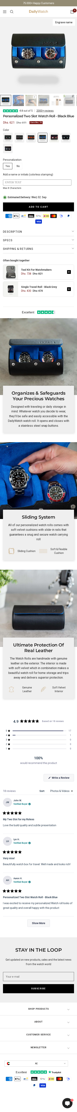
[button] (8, 137)
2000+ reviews (45, 110)
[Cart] (72, 11)
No (18, 166)
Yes (7, 166)
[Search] (11, 11)
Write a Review (62, 778)
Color (6, 129)
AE (36, 1063)
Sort (42, 790)
